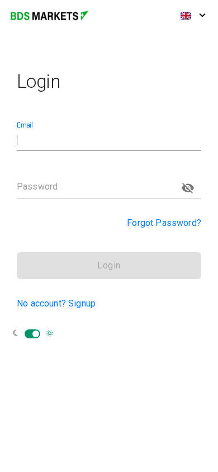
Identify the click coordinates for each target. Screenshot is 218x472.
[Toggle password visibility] (187, 187)
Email (25, 125)
